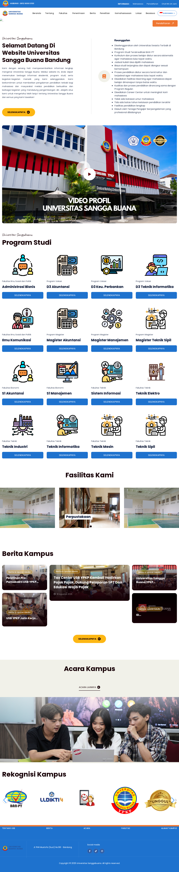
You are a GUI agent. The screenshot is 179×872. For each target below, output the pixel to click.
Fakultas (63, 13)
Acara (87, 828)
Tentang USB (8, 828)
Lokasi (139, 13)
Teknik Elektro (148, 393)
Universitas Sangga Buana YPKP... (150, 580)
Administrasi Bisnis (18, 286)
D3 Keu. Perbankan (107, 286)
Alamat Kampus (169, 828)
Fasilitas (125, 828)
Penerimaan (78, 13)
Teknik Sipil (145, 446)
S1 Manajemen (59, 393)
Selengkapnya (16, 112)
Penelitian (105, 13)
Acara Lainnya (87, 687)
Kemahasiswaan (123, 13)
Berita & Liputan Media (19, 572)
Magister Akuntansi (64, 340)
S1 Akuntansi (13, 393)
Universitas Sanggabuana (89, 863)
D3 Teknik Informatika (155, 286)
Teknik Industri (15, 446)
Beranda (37, 13)
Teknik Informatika (63, 446)
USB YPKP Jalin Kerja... (22, 618)
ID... (138, 615)
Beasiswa (150, 13)
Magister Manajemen (109, 340)
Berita (93, 13)
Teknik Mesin (102, 446)
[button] (88, 526)
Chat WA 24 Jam (169, 4)
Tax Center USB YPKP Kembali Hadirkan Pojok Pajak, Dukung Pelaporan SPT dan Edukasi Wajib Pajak (88, 582)
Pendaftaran (152, 4)
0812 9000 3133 (27, 3)
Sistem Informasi (106, 393)
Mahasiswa (138, 4)
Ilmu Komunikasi (16, 340)
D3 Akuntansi (58, 286)
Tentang (49, 13)
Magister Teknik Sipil (153, 340)
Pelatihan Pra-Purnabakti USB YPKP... (22, 580)
